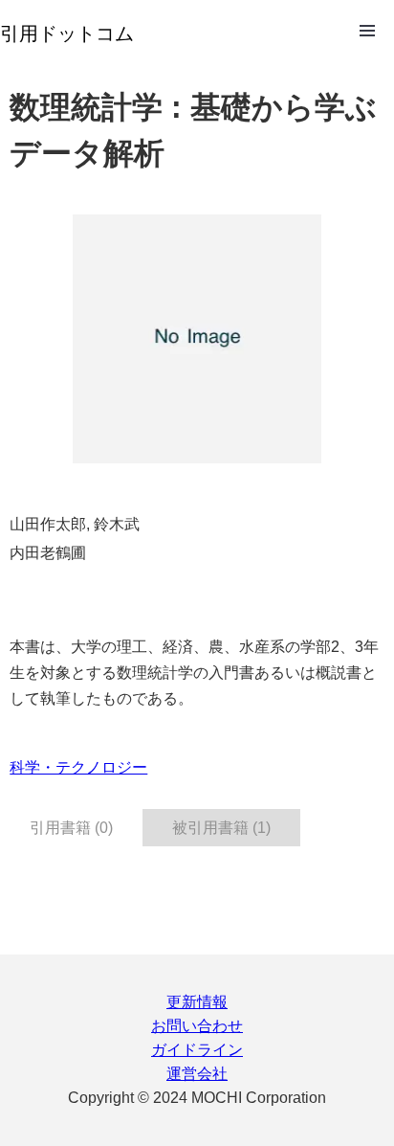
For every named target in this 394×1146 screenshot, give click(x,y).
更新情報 (197, 1002)
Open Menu (367, 30)
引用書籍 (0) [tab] (71, 828)
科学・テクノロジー (78, 767)
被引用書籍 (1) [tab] (221, 828)
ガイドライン (197, 1050)
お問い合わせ (197, 1026)
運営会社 (197, 1074)
